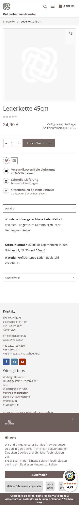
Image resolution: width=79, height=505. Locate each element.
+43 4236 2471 (11, 349)
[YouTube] (22, 362)
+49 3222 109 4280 (14, 345)
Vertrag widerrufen (16, 393)
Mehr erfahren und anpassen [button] (24, 486)
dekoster (30, 14)
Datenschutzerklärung (16, 396)
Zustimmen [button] (39, 474)
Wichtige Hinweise (14, 377)
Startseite (9, 21)
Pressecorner (11, 404)
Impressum (10, 401)
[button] (71, 37)
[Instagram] (14, 362)
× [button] (72, 418)
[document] (39, 452)
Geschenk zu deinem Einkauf (32, 190)
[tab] (39, 208)
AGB (5, 385)
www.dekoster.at (13, 339)
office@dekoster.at (14, 335)
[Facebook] (6, 362)
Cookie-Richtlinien (35, 448)
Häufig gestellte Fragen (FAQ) (20, 381)
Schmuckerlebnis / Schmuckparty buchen (28, 412)
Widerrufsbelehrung (15, 389)
